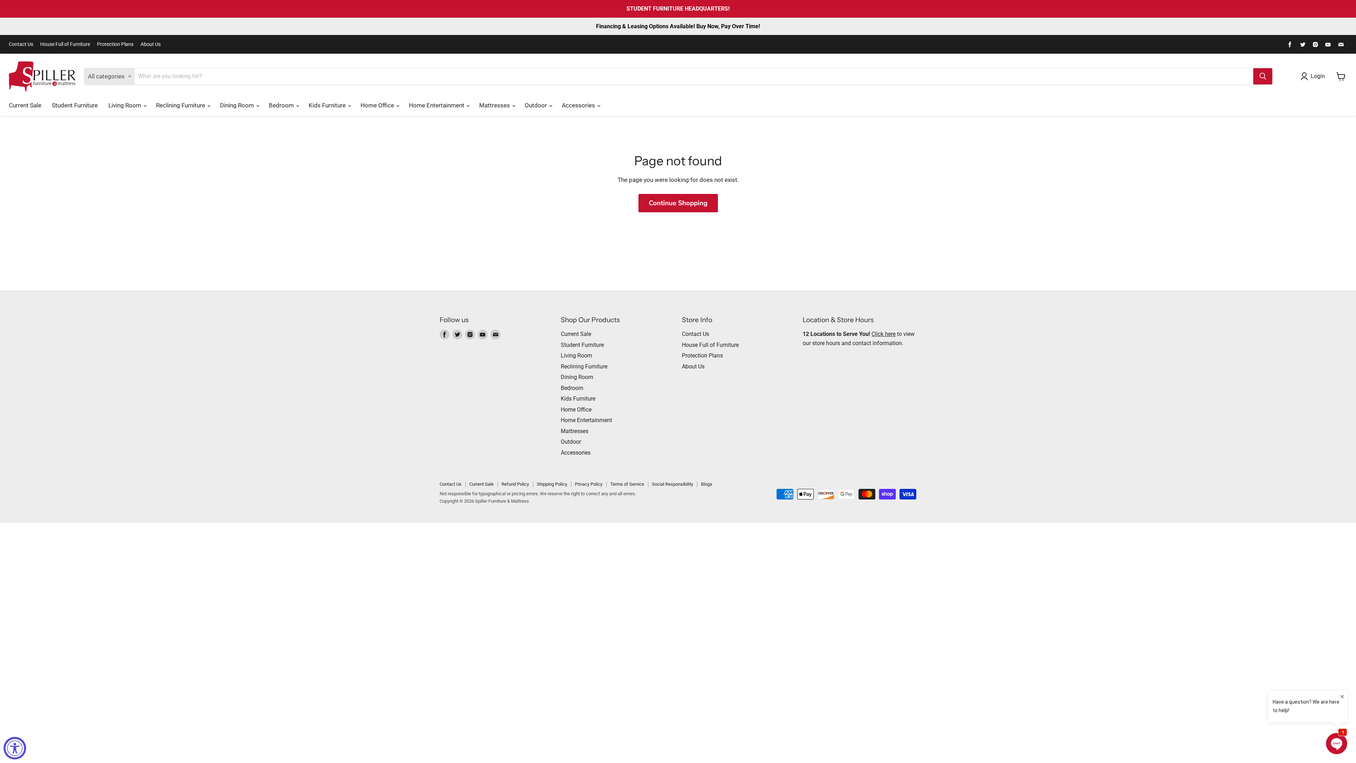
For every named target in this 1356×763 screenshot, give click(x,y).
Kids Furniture (328, 105)
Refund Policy (515, 484)
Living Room (125, 105)
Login (1318, 76)
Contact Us (21, 44)
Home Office (378, 105)
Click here (884, 334)
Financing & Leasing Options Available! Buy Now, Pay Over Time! (678, 26)
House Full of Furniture (65, 44)
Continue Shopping (678, 203)
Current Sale (25, 105)
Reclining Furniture (181, 105)
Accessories (579, 105)
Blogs (706, 484)
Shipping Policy (552, 484)
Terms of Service (627, 484)
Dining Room (237, 105)
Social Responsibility (672, 484)
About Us (151, 44)
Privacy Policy (588, 484)
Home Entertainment (437, 105)
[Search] (1262, 76)
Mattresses (495, 105)
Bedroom (282, 105)
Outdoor (536, 105)
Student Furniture (75, 105)
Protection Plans (115, 44)
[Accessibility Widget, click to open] (15, 748)
